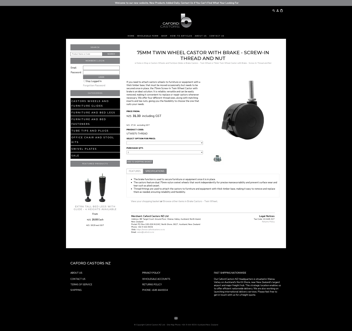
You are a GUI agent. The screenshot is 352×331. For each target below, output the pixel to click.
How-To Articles (181, 36)
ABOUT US (76, 272)
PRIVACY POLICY (151, 272)
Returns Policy (268, 221)
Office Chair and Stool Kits (92, 139)
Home (131, 36)
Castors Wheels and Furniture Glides (90, 103)
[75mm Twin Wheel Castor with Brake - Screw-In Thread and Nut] (242, 150)
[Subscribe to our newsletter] (176, 318)
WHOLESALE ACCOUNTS (156, 279)
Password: (76, 72)
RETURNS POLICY (152, 284)
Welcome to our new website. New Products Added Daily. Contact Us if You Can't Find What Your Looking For (176, 3)
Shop (164, 36)
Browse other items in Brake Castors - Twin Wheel (190, 201)
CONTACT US (77, 279)
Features (135, 171)
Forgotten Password (94, 85)
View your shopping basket (145, 201)
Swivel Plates (84, 148)
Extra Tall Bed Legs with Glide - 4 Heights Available (95, 208)
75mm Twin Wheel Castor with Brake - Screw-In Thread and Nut (242, 63)
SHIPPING (76, 290)
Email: (74, 67)
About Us (201, 36)
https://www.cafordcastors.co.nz (151, 229)
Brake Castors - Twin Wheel (198, 63)
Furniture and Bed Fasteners (88, 121)
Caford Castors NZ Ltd (155, 324)
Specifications (154, 171)
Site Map (170, 324)
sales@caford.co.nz (145, 232)
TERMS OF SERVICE (81, 284)
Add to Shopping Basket (139, 162)
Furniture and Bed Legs (93, 112)
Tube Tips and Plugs (90, 130)
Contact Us (216, 36)
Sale (75, 155)
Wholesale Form (148, 36)
